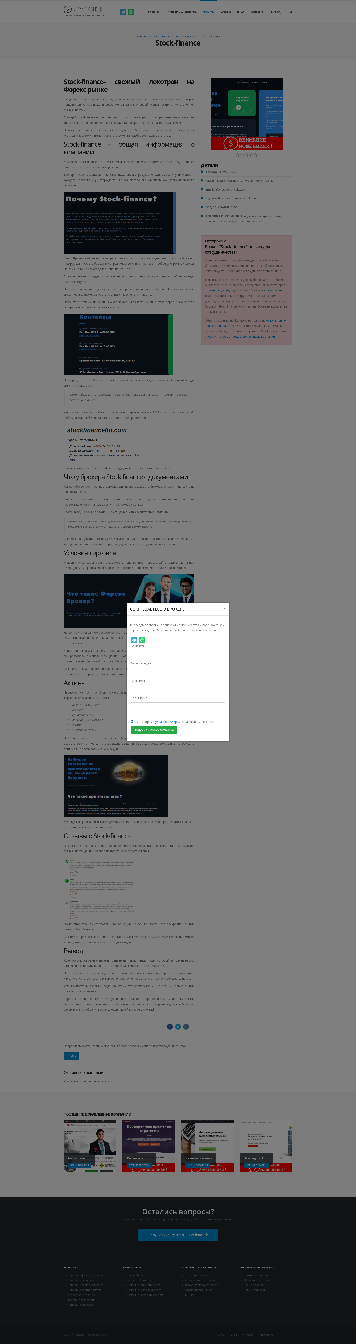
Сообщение (139, 698)
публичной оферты (166, 722)
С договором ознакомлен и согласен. (174, 722)
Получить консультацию (154, 730)
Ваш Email (138, 681)
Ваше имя (138, 646)
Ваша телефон (141, 663)
